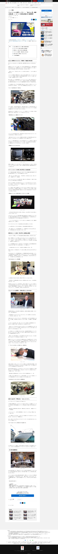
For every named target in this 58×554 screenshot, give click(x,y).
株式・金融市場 (14, 2)
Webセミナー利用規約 (40, 542)
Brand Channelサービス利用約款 (46, 542)
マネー (18, 2)
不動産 (21, 2)
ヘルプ (44, 543)
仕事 (32, 2)
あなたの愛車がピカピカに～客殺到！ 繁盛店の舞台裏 (21, 46)
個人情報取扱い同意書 (33, 543)
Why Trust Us (22, 542)
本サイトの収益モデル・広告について (16, 542)
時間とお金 (29, 2)
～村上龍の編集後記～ (17, 55)
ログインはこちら (46, 12)
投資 (10, 2)
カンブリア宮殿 (12, 17)
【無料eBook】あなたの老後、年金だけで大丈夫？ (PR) (35, 5)
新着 (8, 2)
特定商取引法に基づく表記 (16, 543)
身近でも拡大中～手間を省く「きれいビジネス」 (20, 53)
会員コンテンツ (43, 2)
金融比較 (35, 2)
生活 (38, 2)
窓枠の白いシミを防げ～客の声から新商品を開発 (20, 50)
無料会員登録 (46, 10)
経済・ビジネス (25, 2)
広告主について (9, 542)
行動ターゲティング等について (23, 543)
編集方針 (25, 542)
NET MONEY (38, 543)
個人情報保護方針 (28, 543)
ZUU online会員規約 (29, 542)
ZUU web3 (41, 543)
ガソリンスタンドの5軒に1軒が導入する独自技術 (20, 48)
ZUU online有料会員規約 (34, 542)
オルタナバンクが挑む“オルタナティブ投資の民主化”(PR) (22, 5)
